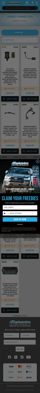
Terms (9, 231)
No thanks (20, 224)
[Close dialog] (37, 161)
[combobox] (6, 213)
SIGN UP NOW (20, 219)
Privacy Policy (4, 231)
